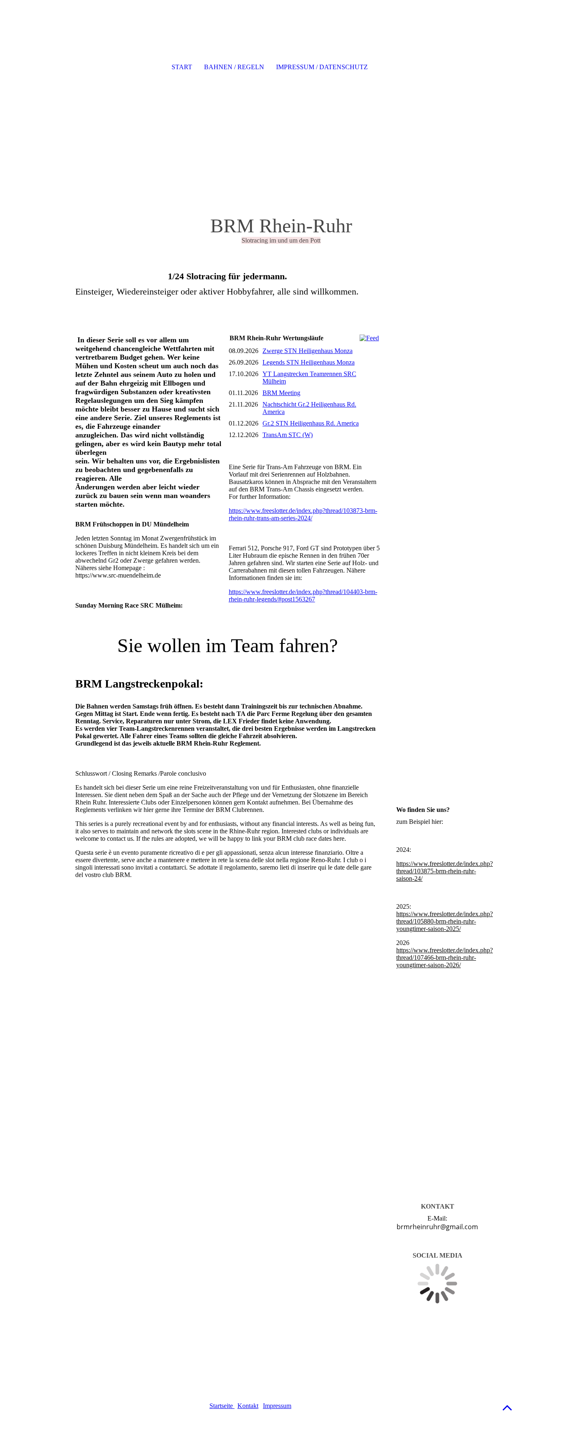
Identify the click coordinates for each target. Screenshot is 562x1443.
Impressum (277, 1405)
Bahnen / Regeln (234, 66)
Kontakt (247, 1405)
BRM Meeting (281, 392)
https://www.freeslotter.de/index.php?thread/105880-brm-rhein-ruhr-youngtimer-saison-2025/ (444, 921)
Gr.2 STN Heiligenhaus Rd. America (310, 423)
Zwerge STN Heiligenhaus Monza (307, 350)
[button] (507, 1407)
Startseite (222, 1405)
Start (182, 66)
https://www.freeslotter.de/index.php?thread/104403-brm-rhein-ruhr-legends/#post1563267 (303, 595)
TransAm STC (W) (287, 434)
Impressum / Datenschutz (322, 66)
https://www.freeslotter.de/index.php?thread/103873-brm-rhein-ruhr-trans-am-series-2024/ (303, 514)
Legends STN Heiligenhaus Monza (308, 362)
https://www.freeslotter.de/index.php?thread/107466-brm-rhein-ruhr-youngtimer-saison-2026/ (444, 957)
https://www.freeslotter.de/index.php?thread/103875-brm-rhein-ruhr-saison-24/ (444, 871)
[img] (281, 103)
